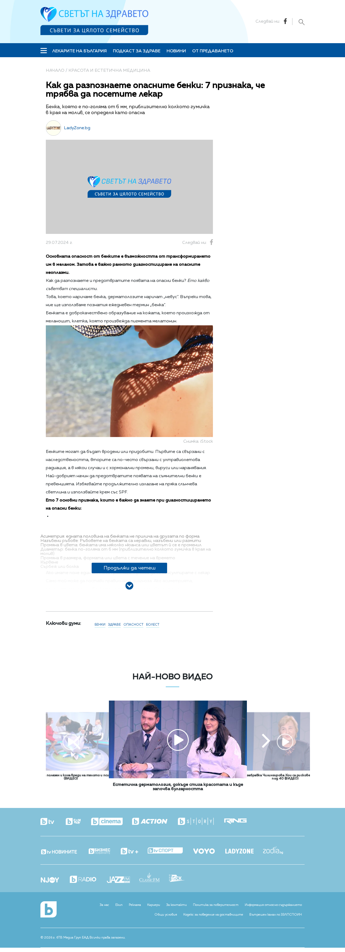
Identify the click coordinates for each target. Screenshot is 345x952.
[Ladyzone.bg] (244, 851)
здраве (114, 624)
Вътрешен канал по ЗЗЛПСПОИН (275, 914)
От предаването (212, 51)
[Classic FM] (154, 878)
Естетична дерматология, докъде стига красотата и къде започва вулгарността (178, 787)
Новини (176, 51)
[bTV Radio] (88, 880)
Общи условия (165, 914)
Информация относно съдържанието (273, 905)
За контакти (176, 905)
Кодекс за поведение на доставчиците (213, 914)
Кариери (153, 905)
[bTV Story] (200, 821)
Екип (119, 905)
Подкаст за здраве (136, 51)
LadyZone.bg (77, 128)
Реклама (135, 905)
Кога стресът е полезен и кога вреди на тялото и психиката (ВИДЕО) (71, 777)
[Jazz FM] (123, 880)
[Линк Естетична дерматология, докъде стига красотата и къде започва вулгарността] (178, 777)
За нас (104, 905)
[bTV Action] (154, 821)
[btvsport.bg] (170, 851)
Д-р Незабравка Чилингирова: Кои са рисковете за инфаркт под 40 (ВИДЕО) (285, 777)
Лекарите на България (79, 51)
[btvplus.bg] (134, 851)
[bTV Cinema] (111, 822)
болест (152, 624)
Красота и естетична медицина (109, 71)
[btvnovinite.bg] (64, 850)
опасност (133, 624)
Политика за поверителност (216, 905)
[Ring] (240, 821)
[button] (76, 741)
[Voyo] (208, 849)
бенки (100, 624)
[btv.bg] (52, 822)
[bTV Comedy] (78, 822)
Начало (55, 71)
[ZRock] (182, 879)
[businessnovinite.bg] (104, 851)
